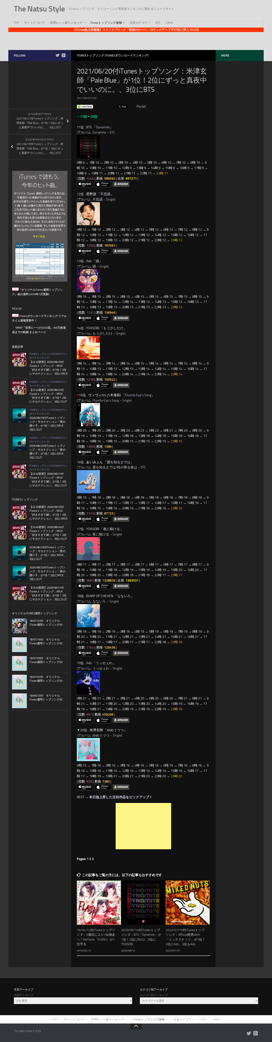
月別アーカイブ (23, 995)
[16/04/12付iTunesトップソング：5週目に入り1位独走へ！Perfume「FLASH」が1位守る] (99, 903)
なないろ (124, 596)
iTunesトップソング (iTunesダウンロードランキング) (113, 55)
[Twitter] (57, 55)
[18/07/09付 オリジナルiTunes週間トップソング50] (19, 663)
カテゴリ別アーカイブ (154, 995)
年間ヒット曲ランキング (66, 22)
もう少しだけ (113, 328)
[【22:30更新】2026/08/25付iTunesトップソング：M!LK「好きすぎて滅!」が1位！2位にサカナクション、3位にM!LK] (19, 359)
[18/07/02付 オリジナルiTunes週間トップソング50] (19, 682)
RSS (157, 22)
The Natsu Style (39, 9)
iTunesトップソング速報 (106, 22)
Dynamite (103, 127)
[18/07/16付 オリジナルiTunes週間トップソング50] (19, 644)
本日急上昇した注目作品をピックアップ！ (120, 797)
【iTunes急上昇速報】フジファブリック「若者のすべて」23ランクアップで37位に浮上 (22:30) (136, 29)
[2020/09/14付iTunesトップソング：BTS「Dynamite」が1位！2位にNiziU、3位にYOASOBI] (143, 903)
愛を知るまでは (118, 462)
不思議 (105, 194)
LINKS (169, 22)
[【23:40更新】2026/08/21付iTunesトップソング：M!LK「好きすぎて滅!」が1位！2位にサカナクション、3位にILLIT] (19, 471)
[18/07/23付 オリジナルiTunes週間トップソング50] (19, 626)
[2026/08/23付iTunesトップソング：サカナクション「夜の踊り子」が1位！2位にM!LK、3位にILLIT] (19, 415)
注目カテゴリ (138, 22)
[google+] (63, 55)
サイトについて (34, 22)
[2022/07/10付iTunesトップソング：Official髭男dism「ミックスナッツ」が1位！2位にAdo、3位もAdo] (188, 903)
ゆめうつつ (115, 730)
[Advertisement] (136, 40)
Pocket (141, 106)
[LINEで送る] (85, 106)
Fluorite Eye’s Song (138, 395)
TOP (16, 22)
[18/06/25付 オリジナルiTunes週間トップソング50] (19, 700)
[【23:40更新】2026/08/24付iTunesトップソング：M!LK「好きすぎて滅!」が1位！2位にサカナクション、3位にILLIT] (19, 387)
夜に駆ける (111, 529)
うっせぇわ (104, 663)
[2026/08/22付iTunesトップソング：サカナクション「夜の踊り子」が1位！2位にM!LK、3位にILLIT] (19, 443)
